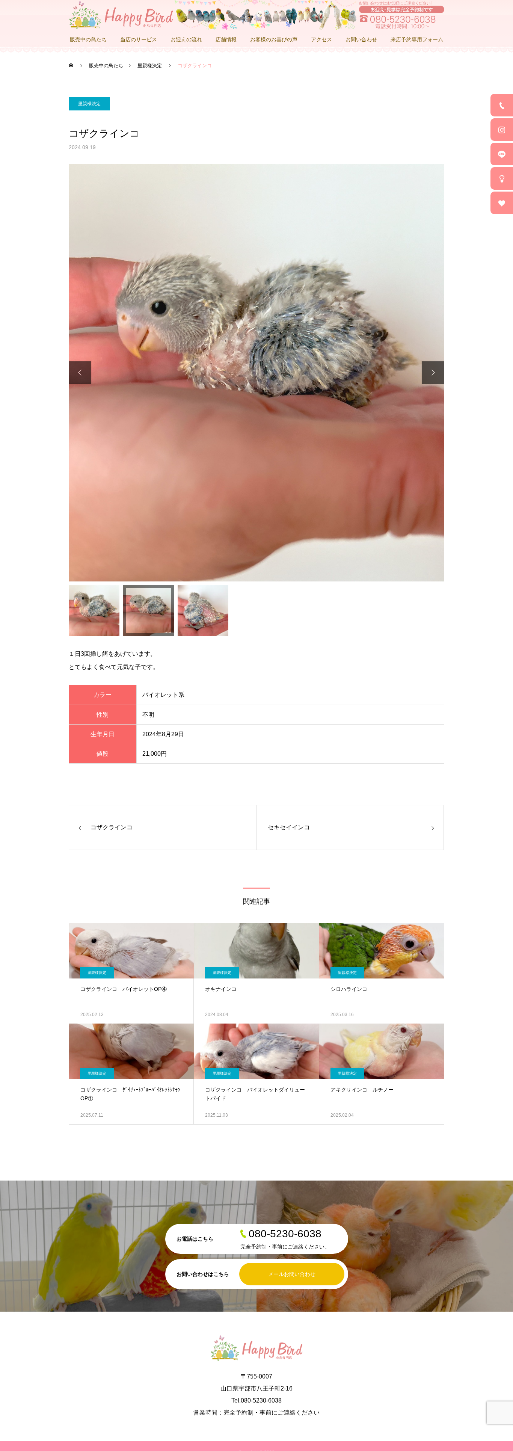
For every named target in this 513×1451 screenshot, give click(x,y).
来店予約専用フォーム (417, 39)
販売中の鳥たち (88, 39)
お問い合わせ (361, 39)
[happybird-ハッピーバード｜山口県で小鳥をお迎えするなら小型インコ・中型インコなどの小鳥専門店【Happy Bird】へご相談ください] (256, 15)
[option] (256, 372)
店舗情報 (226, 39)
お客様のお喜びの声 (273, 39)
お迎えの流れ (186, 39)
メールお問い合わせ (291, 1274)
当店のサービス (138, 39)
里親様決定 (89, 103)
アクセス (321, 39)
